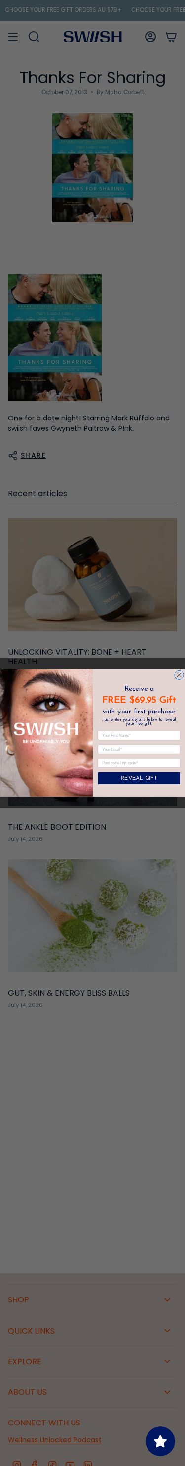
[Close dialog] (178, 674)
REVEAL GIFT (138, 779)
